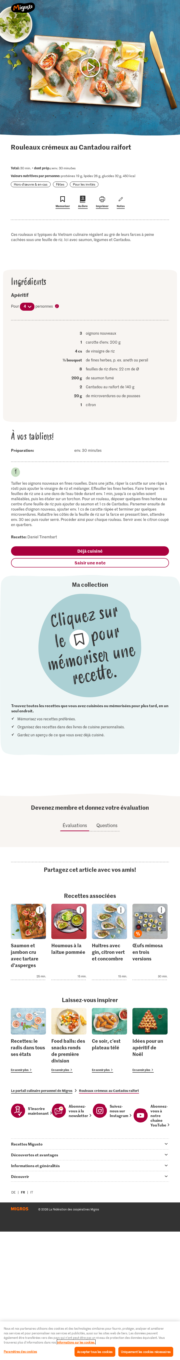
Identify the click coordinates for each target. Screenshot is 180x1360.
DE (13, 1192)
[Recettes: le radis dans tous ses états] (28, 1040)
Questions (106, 825)
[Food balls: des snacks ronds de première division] (68, 1040)
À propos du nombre (57, 306)
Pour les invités (84, 184)
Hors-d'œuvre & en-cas (31, 184)
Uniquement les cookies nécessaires (146, 1351)
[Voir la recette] (28, 942)
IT (31, 1192)
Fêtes (60, 184)
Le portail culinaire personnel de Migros (41, 1090)
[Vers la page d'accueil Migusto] (23, 5)
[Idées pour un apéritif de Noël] (150, 1040)
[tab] (90, 1143)
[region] (90, 1340)
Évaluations (75, 825)
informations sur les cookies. (76, 1342)
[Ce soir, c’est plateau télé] (109, 1040)
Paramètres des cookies (20, 1351)
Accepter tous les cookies (94, 1351)
